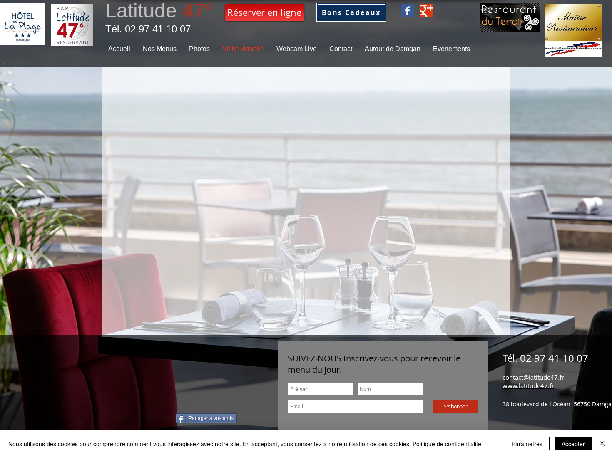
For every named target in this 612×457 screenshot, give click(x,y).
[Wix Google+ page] (426, 10)
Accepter (573, 444)
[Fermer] (602, 443)
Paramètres (527, 444)
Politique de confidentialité (447, 444)
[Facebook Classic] (407, 10)
